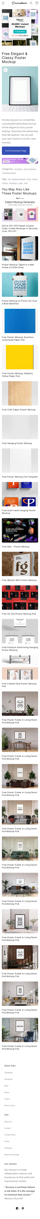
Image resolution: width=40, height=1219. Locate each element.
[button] (3, 3)
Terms (6, 1141)
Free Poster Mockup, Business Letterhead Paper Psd (18, 338)
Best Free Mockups (30, 169)
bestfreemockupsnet (18, 179)
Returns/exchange (11, 1154)
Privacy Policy (10, 1135)
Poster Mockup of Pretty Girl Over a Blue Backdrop (19, 302)
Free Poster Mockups (9, 173)
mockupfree (13, 183)
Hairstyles (8, 1079)
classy (29, 179)
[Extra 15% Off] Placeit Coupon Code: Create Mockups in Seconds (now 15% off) (20, 228)
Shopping (8, 1072)
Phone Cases (9, 1105)
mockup (5, 183)
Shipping (8, 1148)
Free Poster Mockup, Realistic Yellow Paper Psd (17, 374)
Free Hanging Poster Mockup (17, 443)
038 (9, 179)
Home (6, 1092)
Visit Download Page (15, 150)
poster (21, 183)
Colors (7, 1099)
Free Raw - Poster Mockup (16, 546)
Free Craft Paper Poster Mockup (19, 409)
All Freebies (18, 169)
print (25, 183)
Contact (7, 1128)
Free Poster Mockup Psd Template (20, 477)
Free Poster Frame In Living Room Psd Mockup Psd (19, 721)
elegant (34, 179)
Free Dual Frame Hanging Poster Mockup (19, 511)
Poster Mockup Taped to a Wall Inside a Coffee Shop (18, 266)
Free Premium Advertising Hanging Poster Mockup (20, 648)
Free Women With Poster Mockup (19, 580)
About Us (8, 1121)
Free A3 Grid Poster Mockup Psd (19, 614)
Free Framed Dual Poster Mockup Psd (19, 685)
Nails (6, 1086)
